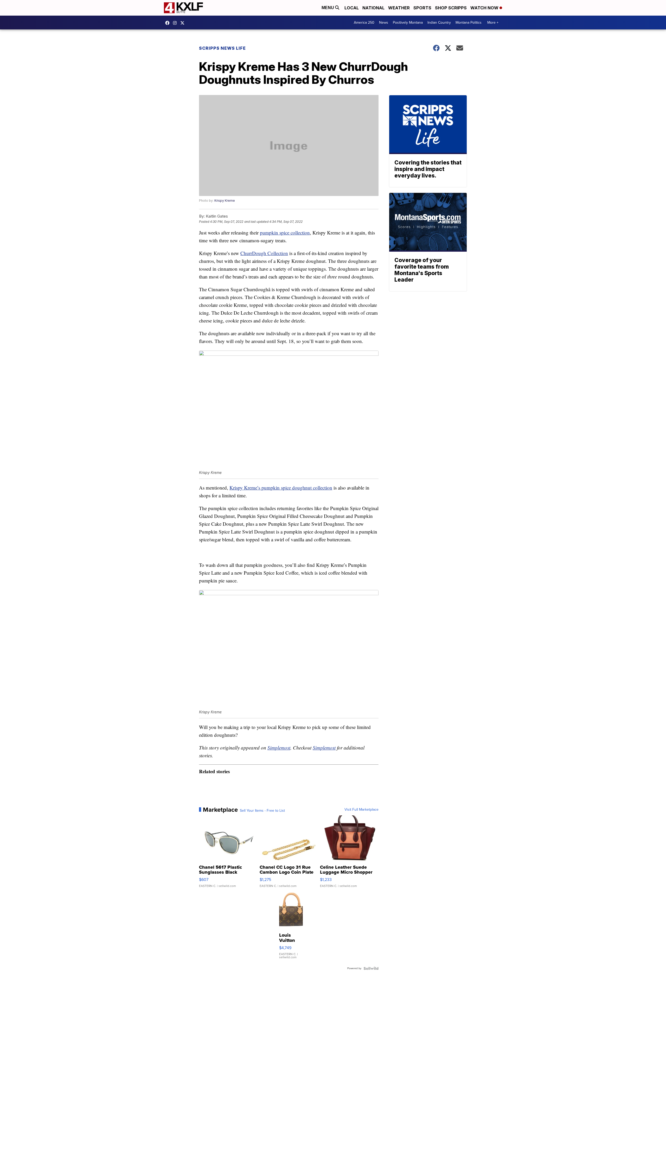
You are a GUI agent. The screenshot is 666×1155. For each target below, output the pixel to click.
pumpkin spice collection (285, 232)
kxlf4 (168, 23)
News (383, 22)
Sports (422, 7)
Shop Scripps (451, 7)
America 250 (364, 22)
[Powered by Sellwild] (371, 968)
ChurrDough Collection (264, 253)
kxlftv (176, 23)
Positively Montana (408, 22)
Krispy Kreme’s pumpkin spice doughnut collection (280, 487)
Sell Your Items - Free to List (262, 811)
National (373, 7)
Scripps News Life (222, 48)
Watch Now (484, 7)
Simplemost (278, 747)
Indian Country (439, 22)
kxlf (183, 23)
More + (492, 22)
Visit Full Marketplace (361, 809)
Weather (399, 7)
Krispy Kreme (224, 200)
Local (351, 7)
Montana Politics (469, 22)
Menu (328, 7)
